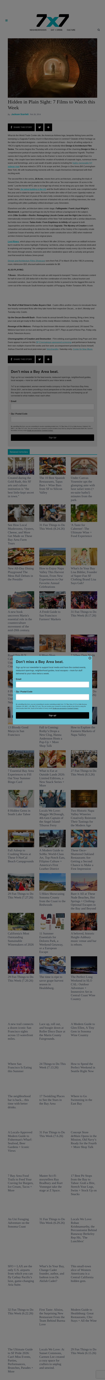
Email (18, 679)
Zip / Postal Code (24, 691)
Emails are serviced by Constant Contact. (65, 708)
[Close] (89, 658)
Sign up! (52, 715)
